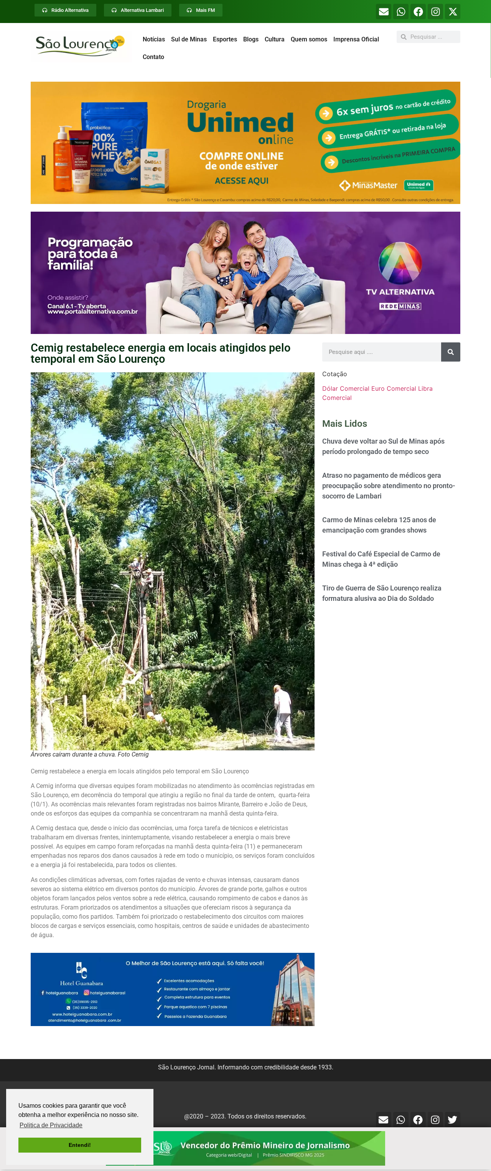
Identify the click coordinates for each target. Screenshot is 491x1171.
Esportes (225, 39)
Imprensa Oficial (356, 39)
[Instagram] (435, 11)
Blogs (251, 39)
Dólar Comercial (345, 388)
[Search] (450, 352)
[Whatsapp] (401, 11)
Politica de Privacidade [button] (51, 1125)
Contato (153, 57)
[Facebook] (418, 11)
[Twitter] (452, 1119)
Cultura (275, 39)
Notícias (154, 39)
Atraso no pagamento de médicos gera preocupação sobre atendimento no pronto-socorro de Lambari (388, 485)
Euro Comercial (393, 388)
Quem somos (309, 39)
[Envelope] (383, 11)
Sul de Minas (189, 39)
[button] (245, 143)
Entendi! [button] (80, 1145)
